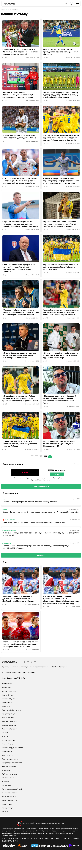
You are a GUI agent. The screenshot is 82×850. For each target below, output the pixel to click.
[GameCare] (74, 846)
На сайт (57, 474)
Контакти (5, 812)
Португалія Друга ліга (10, 759)
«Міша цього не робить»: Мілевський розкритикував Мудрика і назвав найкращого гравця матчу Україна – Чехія (59, 399)
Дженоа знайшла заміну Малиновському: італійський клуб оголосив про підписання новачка (17, 94)
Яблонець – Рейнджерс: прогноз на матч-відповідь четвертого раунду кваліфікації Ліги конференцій (40, 534)
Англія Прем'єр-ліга (9, 691)
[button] (66, 4)
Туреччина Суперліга (9, 729)
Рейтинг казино (8, 778)
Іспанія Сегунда (8, 744)
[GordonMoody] (23, 846)
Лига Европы (6, 543)
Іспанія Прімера (7, 695)
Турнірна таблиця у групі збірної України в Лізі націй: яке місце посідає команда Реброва (19, 443)
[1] (32, 457)
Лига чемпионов (10, 520)
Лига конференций (9, 530)
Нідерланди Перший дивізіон (12, 763)
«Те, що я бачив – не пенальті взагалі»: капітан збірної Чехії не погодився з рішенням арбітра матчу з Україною (19, 180)
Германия (5, 499)
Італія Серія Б (7, 751)
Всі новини (41, 555)
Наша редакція (7, 808)
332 (41, 457)
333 (45, 457)
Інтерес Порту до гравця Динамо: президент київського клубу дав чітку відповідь (60, 51)
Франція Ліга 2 (7, 755)
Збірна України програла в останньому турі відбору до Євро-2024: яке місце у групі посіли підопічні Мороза (60, 94)
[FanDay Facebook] (24, 662)
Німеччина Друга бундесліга (12, 748)
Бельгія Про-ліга (8, 718)
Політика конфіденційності (12, 789)
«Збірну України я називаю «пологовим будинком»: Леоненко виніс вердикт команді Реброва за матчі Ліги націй (61, 137)
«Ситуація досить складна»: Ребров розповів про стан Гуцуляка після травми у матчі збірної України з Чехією (20, 398)
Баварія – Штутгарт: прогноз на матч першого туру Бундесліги (29, 502)
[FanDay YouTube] (35, 662)
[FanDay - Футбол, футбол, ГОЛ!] (10, 4)
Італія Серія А (7, 702)
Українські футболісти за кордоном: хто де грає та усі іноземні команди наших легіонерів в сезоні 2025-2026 (20, 644)
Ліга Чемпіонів (7, 684)
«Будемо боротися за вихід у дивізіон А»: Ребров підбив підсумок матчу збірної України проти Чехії (19, 355)
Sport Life (5, 781)
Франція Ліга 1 (7, 706)
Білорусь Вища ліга (9, 725)
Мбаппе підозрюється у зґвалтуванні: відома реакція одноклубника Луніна (19, 136)
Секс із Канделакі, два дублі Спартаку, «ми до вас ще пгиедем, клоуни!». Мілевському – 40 (60, 443)
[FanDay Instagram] (31, 662)
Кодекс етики (7, 804)
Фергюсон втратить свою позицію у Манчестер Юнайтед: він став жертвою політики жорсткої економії (20, 51)
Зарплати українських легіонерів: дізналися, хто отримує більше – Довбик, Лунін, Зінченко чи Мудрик (18, 598)
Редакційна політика (9, 800)
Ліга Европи (6, 687)
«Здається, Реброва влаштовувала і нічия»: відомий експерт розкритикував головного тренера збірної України (20, 312)
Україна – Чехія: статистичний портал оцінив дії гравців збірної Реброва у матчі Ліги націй (60, 266)
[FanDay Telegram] (28, 662)
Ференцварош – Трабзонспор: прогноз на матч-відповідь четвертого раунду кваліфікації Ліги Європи (35, 547)
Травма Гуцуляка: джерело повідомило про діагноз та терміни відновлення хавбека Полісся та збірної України (61, 312)
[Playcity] (9, 846)
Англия (4, 509)
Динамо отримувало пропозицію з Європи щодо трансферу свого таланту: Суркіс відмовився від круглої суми (61, 180)
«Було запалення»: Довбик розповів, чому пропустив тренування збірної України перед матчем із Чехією (59, 223)
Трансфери (6, 770)
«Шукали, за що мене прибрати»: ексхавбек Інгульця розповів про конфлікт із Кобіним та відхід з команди (20, 223)
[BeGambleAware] (57, 846)
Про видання (7, 785)
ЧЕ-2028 (5, 733)
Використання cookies (10, 793)
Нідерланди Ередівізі (9, 714)
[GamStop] (38, 846)
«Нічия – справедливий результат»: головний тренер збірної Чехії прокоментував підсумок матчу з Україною (18, 268)
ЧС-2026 (5, 736)
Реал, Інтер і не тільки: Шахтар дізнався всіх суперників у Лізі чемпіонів (33, 522)
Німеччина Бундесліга (10, 699)
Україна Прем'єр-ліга (9, 721)
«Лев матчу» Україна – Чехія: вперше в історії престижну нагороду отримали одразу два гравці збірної (60, 355)
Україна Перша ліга (9, 766)
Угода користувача (9, 797)
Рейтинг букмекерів (41, 486)
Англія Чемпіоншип (9, 740)
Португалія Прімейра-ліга (11, 710)
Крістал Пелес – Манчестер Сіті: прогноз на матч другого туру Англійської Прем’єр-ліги (40, 512)
